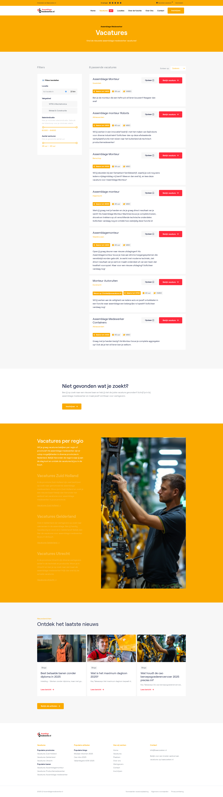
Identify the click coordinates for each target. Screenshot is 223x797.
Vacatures (103, 11)
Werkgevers (118, 764)
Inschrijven (117, 771)
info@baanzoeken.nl (158, 750)
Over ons (117, 761)
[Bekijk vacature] (137, 90)
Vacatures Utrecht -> (47, 580)
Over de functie (135, 11)
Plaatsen (116, 757)
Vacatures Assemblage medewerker (52, 775)
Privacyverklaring (177, 791)
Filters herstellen (52, 80)
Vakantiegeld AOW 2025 (84, 761)
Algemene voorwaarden (159, 791)
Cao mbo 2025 (80, 757)
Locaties (120, 11)
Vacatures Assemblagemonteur (50, 768)
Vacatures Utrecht (44, 761)
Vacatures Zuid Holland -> (49, 505)
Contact (160, 11)
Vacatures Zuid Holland (47, 754)
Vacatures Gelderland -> (48, 542)
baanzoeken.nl (167, 759)
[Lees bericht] (61, 665)
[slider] (43, 127)
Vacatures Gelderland (46, 757)
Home (92, 11)
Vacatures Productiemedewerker (51, 771)
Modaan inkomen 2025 (83, 754)
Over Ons (149, 11)
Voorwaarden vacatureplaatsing (137, 791)
